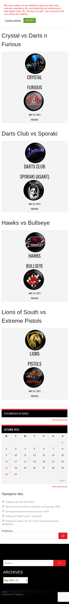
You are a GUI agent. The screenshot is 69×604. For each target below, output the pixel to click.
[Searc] (62, 536)
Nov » (63, 480)
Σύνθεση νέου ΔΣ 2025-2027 (19, 502)
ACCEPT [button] (29, 20)
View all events (59, 420)
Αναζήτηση (7, 531)
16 (6, 461)
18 (25, 461)
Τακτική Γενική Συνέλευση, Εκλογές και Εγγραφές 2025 (32, 506)
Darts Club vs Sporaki (29, 133)
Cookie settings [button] (13, 20)
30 (6, 474)
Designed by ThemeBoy (12, 594)
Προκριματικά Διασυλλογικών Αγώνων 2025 (27, 511)
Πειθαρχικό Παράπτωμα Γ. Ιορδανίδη (23, 516)
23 (6, 468)
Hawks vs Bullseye (26, 222)
